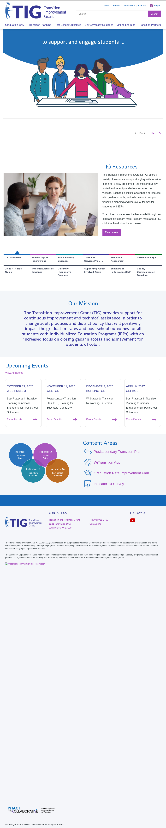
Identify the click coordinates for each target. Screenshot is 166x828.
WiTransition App (107, 462)
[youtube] (133, 520)
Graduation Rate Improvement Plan (121, 473)
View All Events (14, 372)
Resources (129, 5)
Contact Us (95, 524)
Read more (113, 233)
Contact (142, 5)
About (107, 5)
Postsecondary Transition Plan (117, 452)
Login (157, 5)
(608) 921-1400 (100, 519)
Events (116, 5)
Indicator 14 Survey (109, 484)
